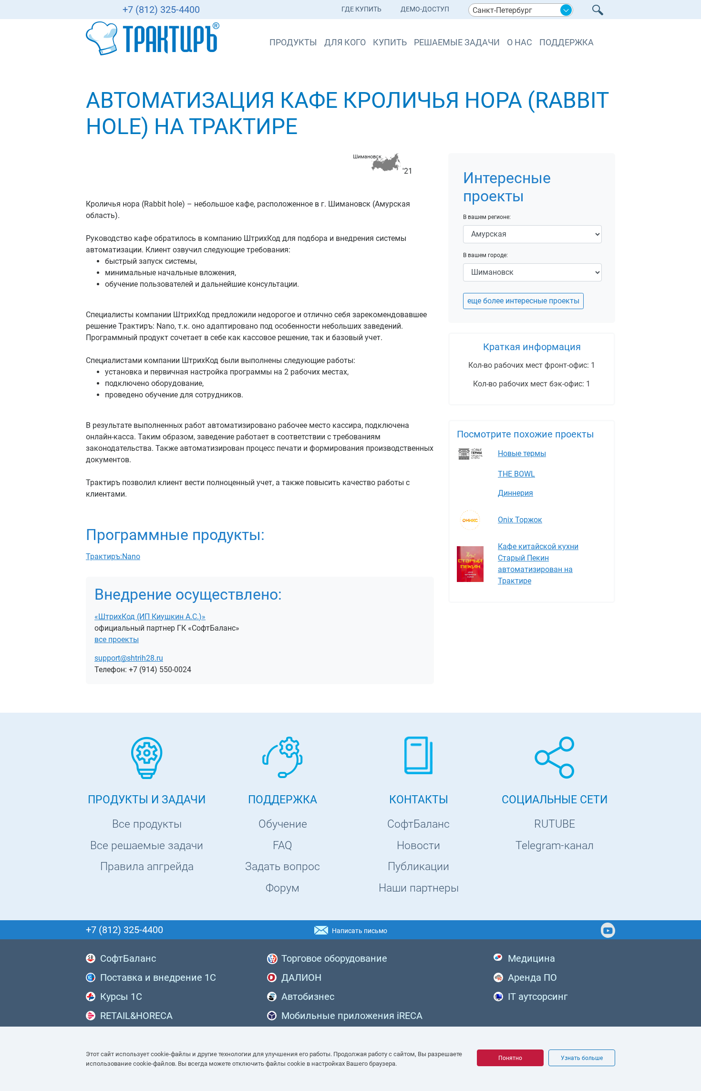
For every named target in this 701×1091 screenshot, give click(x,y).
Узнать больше (582, 1058)
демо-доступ (425, 9)
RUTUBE (554, 824)
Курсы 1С (121, 996)
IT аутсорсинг (537, 996)
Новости (418, 845)
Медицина (531, 958)
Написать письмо (359, 931)
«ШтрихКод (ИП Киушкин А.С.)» (150, 616)
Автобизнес (307, 996)
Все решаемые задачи (146, 845)
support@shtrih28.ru (128, 658)
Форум (282, 888)
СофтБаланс (418, 824)
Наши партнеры (419, 888)
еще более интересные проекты (523, 300)
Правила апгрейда (147, 866)
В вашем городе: (485, 255)
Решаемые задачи (457, 42)
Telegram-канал (554, 845)
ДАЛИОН (301, 977)
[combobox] (520, 10)
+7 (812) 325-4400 (161, 9)
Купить (390, 42)
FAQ (282, 845)
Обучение (282, 824)
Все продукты (147, 824)
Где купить (361, 9)
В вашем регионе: (487, 217)
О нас (519, 42)
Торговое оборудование (334, 958)
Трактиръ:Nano (113, 556)
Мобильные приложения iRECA (352, 1015)
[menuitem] (361, 11)
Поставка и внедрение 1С (158, 977)
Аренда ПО (532, 977)
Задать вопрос (282, 866)
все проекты (116, 639)
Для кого (345, 42)
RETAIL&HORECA (136, 1015)
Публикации (418, 866)
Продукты (293, 42)
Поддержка (566, 42)
